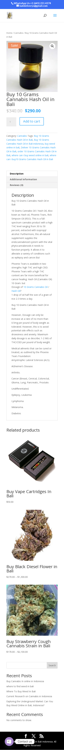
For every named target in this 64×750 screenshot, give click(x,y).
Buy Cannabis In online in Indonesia (25, 681)
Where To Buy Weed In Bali (21, 691)
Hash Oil (15, 290)
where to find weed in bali (20, 686)
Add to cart (31, 121)
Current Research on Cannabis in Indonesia (29, 696)
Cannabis (18, 32)
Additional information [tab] (23, 179)
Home (9, 32)
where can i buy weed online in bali (30, 155)
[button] (52, 46)
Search (52, 665)
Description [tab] (16, 173)
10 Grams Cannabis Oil (35, 286)
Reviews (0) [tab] (16, 185)
